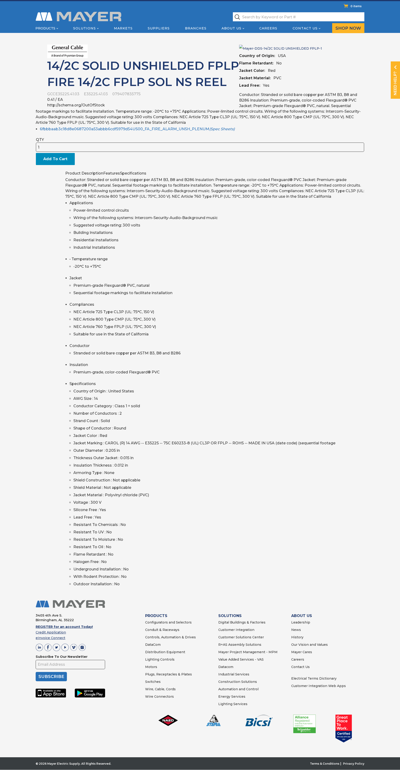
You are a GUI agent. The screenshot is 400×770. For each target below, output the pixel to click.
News (296, 630)
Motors (151, 667)
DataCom (153, 645)
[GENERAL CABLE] (67, 51)
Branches (195, 28)
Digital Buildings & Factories (242, 622)
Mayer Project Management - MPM (248, 652)
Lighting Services (232, 704)
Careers (268, 28)
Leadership (300, 622)
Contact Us (305, 28)
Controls (167, 659)
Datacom (225, 667)
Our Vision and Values (309, 645)
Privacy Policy (353, 763)
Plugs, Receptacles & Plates (168, 674)
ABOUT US (301, 616)
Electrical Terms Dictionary (314, 678)
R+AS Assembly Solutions (239, 645)
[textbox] (298, 16)
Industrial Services (233, 674)
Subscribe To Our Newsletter (62, 657)
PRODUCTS (156, 616)
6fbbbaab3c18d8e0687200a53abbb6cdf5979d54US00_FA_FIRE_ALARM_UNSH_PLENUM (137, 129)
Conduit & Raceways (162, 630)
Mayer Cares (301, 652)
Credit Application (51, 632)
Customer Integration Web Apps (318, 686)
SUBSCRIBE (51, 676)
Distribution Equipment (165, 652)
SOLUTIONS (230, 616)
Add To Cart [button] (55, 159)
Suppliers (159, 28)
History (297, 637)
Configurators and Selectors (168, 622)
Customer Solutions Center (241, 637)
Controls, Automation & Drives (170, 637)
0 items (356, 6)
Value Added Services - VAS (241, 659)
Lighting (152, 659)
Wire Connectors (159, 696)
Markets (123, 28)
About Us (231, 28)
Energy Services (231, 696)
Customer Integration (236, 630)
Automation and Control (238, 689)
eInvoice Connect (50, 638)
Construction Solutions (237, 682)
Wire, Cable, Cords (160, 689)
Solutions (84, 28)
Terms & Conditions (324, 763)
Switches (153, 682)
